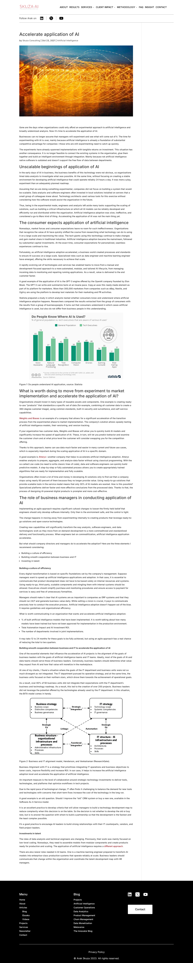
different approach (113, 846)
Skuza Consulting (31, 40)
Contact (140, 909)
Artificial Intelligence (67, 40)
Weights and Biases (29, 418)
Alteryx (42, 457)
